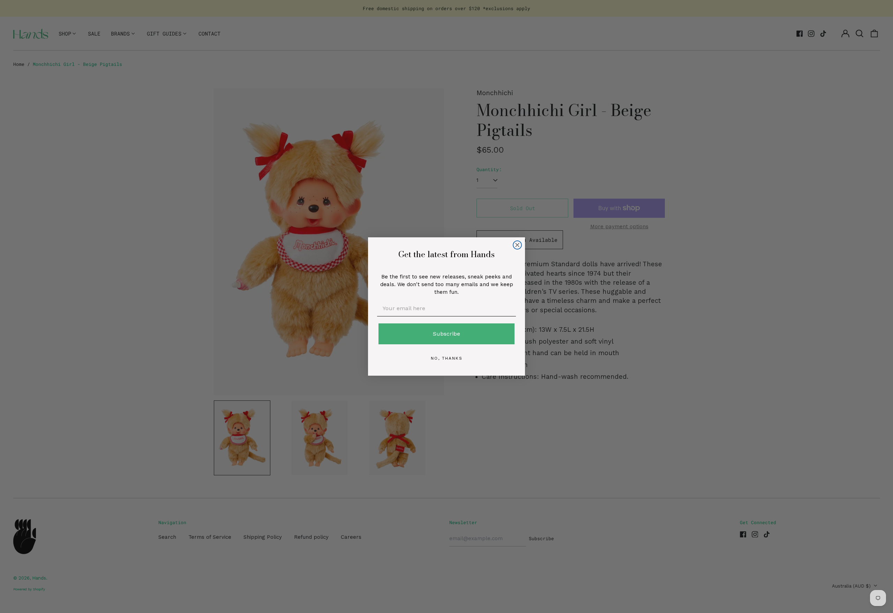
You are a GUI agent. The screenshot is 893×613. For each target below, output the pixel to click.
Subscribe (446, 333)
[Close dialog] (517, 245)
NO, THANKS (447, 358)
